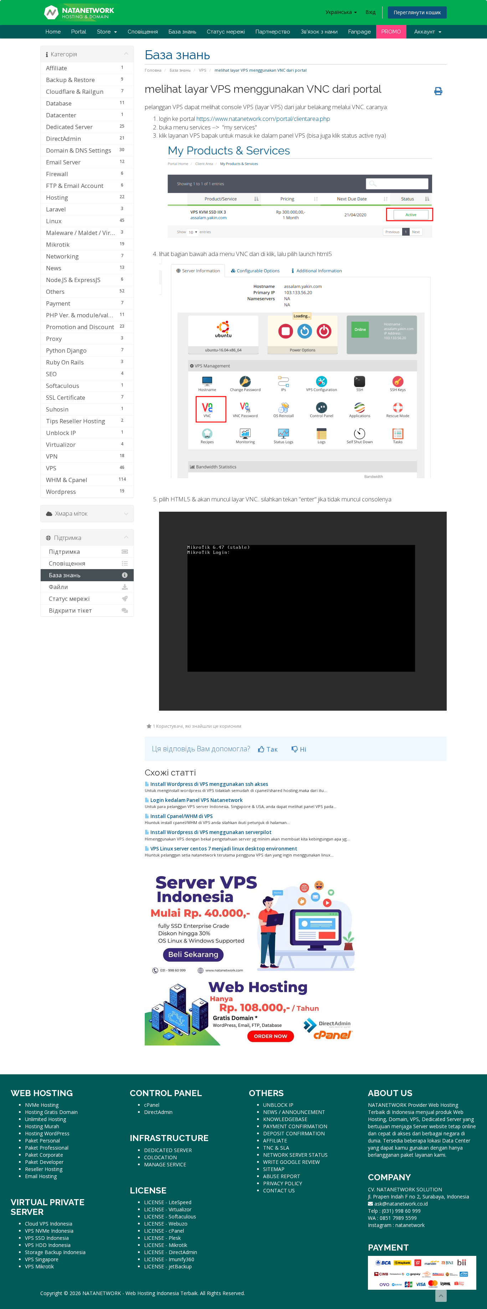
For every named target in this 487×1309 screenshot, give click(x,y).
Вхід (370, 12)
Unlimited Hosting (45, 1119)
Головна (153, 70)
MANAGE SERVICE (165, 1164)
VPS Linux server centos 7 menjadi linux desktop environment (223, 848)
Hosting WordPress (47, 1133)
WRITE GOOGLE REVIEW (291, 1162)
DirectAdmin (158, 1112)
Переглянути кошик (417, 12)
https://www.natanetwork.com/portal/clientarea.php (263, 118)
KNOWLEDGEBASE (285, 1119)
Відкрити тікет (69, 610)
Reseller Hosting (43, 1169)
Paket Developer (44, 1162)
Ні (302, 749)
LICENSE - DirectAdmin (170, 1252)
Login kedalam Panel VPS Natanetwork (196, 800)
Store (105, 32)
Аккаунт (426, 32)
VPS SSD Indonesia (47, 1237)
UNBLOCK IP (278, 1104)
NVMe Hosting (41, 1104)
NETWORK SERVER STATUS (295, 1154)
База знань (182, 32)
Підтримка (63, 551)
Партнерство (273, 32)
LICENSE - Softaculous (170, 1216)
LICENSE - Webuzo (166, 1223)
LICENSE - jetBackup (168, 1266)
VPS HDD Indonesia (48, 1245)
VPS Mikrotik (39, 1266)
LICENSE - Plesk (162, 1237)
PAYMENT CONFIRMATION (295, 1126)
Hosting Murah (42, 1126)
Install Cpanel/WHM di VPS (181, 816)
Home (53, 32)
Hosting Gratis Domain (51, 1112)
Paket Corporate (44, 1154)
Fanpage (359, 32)
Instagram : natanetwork (396, 1225)
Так (271, 749)
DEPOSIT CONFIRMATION (294, 1133)
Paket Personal (42, 1140)
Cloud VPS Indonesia (48, 1223)
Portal (78, 32)
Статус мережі (226, 32)
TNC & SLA (276, 1147)
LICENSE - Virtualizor (167, 1209)
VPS (202, 70)
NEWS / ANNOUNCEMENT (294, 1112)
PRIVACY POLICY (282, 1183)
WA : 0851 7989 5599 (392, 1218)
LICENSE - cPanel (164, 1230)
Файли (57, 587)
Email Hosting (41, 1176)
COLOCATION (160, 1157)
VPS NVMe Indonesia (49, 1230)
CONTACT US (279, 1190)
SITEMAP (273, 1169)
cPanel (151, 1104)
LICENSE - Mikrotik (165, 1245)
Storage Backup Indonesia (55, 1252)
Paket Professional (46, 1147)
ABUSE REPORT (281, 1176)
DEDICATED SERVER (168, 1150)
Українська (339, 12)
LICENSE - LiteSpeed (167, 1202)
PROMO (391, 32)
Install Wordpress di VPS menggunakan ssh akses (208, 784)
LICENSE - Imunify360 (169, 1259)
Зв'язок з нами (319, 32)
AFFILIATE (275, 1140)
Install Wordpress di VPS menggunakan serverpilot (210, 832)
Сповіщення (143, 32)
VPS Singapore (41, 1259)
